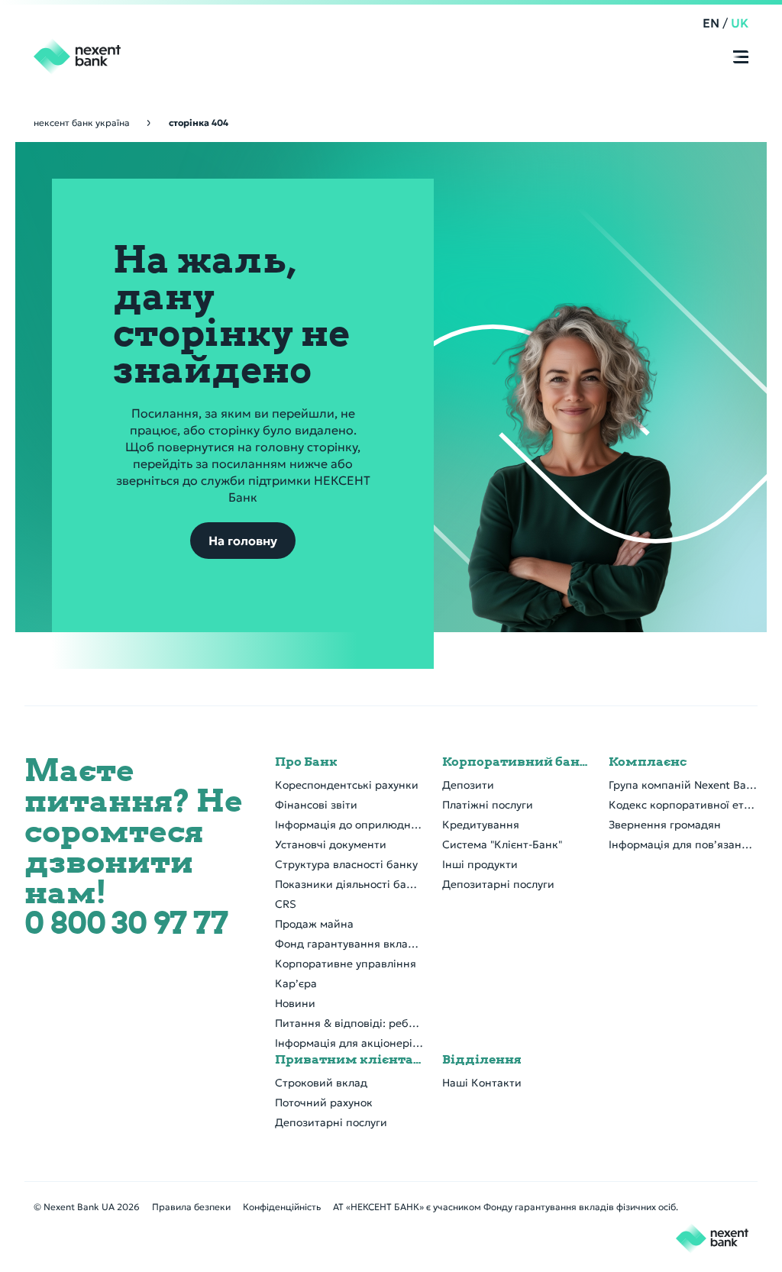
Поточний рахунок (324, 1102)
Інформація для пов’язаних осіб (683, 844)
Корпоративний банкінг (516, 762)
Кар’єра (296, 983)
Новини (295, 1003)
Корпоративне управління (345, 963)
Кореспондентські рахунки (346, 785)
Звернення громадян (665, 824)
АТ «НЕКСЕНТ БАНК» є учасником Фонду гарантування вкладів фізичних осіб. (505, 1206)
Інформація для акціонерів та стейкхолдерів (349, 1043)
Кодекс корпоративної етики (683, 805)
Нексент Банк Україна (82, 122)
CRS (285, 904)
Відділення (482, 1060)
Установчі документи (330, 844)
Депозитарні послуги (498, 884)
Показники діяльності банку (349, 884)
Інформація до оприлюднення (349, 824)
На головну (242, 540)
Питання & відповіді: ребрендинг (349, 1023)
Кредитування (480, 824)
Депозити (468, 785)
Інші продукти (480, 864)
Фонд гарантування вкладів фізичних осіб (349, 944)
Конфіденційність (282, 1206)
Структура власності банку (346, 864)
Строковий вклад (321, 1083)
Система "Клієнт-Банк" (502, 844)
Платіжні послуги (487, 805)
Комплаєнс (648, 762)
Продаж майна (314, 924)
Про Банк (306, 762)
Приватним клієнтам (349, 1060)
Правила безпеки (191, 1206)
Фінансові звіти (316, 805)
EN (711, 23)
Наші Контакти (482, 1083)
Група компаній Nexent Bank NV (683, 785)
